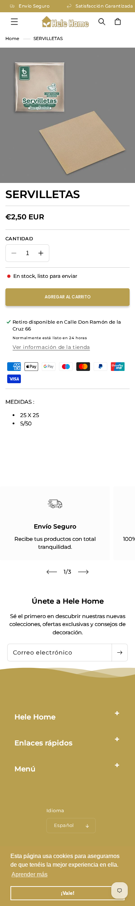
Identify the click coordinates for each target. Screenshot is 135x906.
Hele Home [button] (34, 717)
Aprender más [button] (30, 874)
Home (12, 38)
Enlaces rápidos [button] (43, 743)
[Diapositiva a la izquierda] (52, 572)
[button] (14, 22)
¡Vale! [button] (68, 893)
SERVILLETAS (48, 38)
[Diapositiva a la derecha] (83, 572)
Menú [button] (25, 769)
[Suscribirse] (119, 652)
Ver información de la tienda (51, 347)
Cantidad (19, 238)
